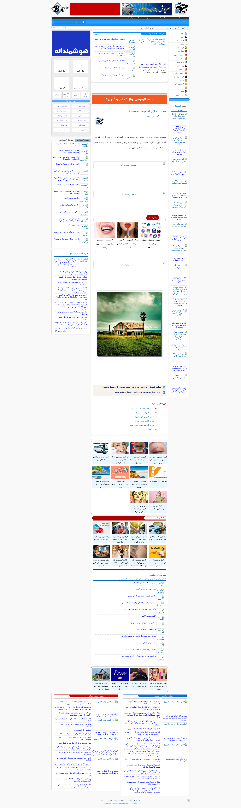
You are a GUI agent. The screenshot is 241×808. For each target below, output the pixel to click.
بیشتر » (96, 34)
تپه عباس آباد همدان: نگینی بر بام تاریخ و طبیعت (179, 238)
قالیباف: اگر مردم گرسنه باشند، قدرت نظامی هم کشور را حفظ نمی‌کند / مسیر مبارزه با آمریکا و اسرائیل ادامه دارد (71, 290)
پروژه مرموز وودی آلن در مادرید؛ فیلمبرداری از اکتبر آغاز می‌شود (107, 715)
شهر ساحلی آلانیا (73, 225)
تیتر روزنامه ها (81, 130)
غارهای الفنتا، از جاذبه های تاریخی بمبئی (142, 596)
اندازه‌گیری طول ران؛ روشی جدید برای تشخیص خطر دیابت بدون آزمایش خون (74, 786)
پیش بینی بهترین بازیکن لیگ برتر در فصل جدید (71, 328)
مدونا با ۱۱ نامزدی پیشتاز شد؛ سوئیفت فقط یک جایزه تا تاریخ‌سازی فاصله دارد (74, 714)
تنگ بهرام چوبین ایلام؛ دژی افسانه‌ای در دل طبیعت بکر (179, 325)
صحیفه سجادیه (62, 130)
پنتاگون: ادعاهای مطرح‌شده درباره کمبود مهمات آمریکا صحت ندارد (73, 278)
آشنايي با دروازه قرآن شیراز (144, 417)
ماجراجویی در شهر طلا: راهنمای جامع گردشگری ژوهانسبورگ (66, 158)
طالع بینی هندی (85, 95)
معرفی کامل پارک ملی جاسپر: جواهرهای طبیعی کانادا (68, 151)
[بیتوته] (60, 14)
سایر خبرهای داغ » (60, 331)
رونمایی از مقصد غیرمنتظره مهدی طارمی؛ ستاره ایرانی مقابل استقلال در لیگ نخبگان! (74, 748)
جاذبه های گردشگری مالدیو (69, 205)
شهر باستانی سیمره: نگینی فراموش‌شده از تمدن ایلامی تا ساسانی (179, 390)
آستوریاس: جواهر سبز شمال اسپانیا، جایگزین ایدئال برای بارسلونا (66, 220)
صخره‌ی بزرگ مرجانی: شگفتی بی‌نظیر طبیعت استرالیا (179, 347)
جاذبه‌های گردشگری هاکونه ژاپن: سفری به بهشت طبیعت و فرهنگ (179, 195)
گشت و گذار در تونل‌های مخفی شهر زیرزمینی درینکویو (66, 172)
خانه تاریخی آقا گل (149, 643)
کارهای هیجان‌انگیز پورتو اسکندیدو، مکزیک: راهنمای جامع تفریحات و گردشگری (110, 47)
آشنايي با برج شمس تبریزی (144, 413)
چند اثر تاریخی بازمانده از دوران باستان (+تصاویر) (139, 603)
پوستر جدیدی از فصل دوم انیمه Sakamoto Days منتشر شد (107, 772)
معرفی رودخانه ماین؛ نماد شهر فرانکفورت (110, 39)
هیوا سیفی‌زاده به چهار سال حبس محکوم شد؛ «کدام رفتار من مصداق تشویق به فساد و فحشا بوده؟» (73, 708)
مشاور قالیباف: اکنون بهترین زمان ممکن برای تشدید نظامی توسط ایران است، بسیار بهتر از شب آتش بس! (142, 715)
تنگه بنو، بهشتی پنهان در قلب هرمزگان (179, 259)
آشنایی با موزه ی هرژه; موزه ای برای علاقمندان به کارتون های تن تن (66, 179)
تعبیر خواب (57, 95)
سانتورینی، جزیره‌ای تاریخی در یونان (143, 623)
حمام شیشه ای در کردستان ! (69, 212)
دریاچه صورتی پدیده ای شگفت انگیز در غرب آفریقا (138, 656)
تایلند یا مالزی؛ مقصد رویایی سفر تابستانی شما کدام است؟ (179, 280)
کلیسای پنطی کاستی (148, 616)
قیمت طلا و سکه (80, 111)
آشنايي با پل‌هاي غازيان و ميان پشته (142, 425)
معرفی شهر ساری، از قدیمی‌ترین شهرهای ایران (139, 636)
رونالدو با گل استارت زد (82, 730)
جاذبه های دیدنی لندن (71, 198)
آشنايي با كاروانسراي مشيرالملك (143, 408)
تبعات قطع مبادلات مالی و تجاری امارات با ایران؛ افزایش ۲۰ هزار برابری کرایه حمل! (143, 739)
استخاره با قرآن (80, 88)
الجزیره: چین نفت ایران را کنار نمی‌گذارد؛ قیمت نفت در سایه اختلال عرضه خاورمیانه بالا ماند (71, 297)
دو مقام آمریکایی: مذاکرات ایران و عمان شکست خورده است (175, 739)
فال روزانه (62, 88)
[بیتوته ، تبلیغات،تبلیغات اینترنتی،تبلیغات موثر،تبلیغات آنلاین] (95, 9)
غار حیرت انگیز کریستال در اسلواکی (66, 232)
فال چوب (76, 95)
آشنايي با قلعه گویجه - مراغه (144, 421)
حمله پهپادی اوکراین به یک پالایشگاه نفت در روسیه (143, 729)
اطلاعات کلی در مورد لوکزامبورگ (67, 164)
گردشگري (185, 28)
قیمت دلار (82, 115)
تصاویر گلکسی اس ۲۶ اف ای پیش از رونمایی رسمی (73, 764)
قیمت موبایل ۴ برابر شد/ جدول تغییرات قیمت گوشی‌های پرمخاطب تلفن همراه (175, 718)
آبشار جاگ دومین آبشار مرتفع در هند (153, 64)
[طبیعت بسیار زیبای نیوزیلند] (129, 164)
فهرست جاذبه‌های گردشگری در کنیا (112, 68)
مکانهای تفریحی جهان (173, 28)
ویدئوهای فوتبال (62, 111)
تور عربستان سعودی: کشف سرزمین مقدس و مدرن (179, 217)
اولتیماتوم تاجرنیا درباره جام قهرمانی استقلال (75, 734)
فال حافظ (80, 71)
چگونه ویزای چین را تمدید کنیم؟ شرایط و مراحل (139, 609)
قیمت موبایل (81, 120)
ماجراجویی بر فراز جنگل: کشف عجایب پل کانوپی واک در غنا (179, 368)
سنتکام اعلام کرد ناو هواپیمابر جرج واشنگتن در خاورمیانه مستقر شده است (144, 702)
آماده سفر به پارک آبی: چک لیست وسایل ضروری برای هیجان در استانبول (179, 302)
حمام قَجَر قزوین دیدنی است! (146, 629)
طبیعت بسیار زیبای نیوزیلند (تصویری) (147, 111)
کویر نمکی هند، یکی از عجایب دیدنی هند (142, 583)
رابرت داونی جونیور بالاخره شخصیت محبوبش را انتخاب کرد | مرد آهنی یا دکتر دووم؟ (74, 702)
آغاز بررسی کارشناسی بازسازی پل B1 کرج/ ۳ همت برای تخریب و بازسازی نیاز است (71, 324)
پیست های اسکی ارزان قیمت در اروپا (66, 184)
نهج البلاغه (64, 125)
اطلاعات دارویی (62, 106)
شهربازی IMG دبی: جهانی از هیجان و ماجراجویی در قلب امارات (179, 129)
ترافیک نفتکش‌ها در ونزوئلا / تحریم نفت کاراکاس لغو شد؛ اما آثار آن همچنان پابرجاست (142, 772)
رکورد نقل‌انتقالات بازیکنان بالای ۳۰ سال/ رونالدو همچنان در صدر (73, 273)
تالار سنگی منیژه (148, 429)
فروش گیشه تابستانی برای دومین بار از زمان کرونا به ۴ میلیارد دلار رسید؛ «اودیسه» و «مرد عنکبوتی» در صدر (105, 753)
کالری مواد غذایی (61, 115)
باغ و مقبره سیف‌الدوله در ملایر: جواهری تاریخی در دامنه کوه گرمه (179, 174)
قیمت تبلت (82, 125)
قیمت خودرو (81, 106)
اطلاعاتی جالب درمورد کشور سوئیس (112, 60)
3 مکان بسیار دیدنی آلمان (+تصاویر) (66, 239)
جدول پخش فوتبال (61, 120)
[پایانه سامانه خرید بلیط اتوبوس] (129, 99)
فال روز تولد (66, 95)
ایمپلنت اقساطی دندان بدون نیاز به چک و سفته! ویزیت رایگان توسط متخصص (132, 387)
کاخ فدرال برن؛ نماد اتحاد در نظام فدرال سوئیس (179, 152)
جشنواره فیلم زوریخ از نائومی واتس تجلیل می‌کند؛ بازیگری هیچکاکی (105, 733)
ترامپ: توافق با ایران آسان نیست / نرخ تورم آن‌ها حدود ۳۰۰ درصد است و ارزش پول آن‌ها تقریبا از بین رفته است (142, 723)
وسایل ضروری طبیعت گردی (146, 589)
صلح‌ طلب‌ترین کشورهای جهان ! (113, 75)
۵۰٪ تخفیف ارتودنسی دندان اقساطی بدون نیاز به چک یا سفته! (138, 392)
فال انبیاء (61, 71)
